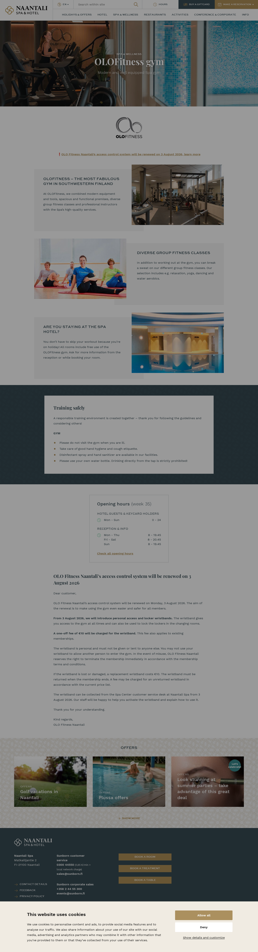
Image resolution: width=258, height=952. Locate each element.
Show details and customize (204, 937)
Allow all (203, 915)
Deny (204, 927)
